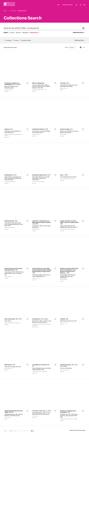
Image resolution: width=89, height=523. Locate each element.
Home (5, 10)
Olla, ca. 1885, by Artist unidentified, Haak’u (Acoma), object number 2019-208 (72, 166)
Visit (58, 4)
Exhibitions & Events (67, 4)
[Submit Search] (83, 28)
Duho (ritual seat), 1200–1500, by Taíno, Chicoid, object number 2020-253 (17, 309)
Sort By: (66, 47)
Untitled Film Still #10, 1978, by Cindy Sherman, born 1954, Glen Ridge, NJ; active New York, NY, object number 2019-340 (44, 120)
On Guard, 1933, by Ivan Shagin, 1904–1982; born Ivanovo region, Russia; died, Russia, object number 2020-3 (72, 74)
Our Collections (13, 10)
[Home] (9, 4)
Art (76, 4)
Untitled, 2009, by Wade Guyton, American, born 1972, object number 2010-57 (72, 309)
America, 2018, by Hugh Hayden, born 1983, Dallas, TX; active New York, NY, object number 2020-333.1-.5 (17, 120)
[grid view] (80, 47)
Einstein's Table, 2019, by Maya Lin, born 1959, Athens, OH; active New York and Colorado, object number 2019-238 (72, 120)
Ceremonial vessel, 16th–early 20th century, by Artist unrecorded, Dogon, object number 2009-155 (72, 355)
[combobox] (42, 28)
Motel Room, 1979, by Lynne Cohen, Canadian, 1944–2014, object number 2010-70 (17, 355)
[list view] (83, 47)
